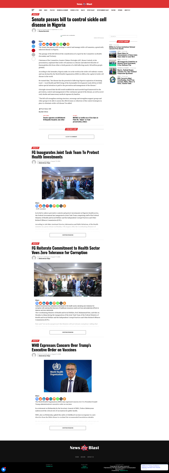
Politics (52, 10)
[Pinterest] (50, 44)
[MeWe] (54, 44)
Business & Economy (62, 10)
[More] (67, 44)
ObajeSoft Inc (123, 470)
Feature (113, 10)
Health (83, 10)
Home (40, 10)
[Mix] (57, 44)
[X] (64, 44)
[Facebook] (40, 44)
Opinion (120, 10)
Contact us (49, 466)
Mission (83, 457)
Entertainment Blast (103, 10)
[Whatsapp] (61, 44)
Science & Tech (74, 10)
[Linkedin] (47, 44)
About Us (127, 10)
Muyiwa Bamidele (44, 31)
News (45, 10)
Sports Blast (91, 10)
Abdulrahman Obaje (44, 163)
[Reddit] (43, 44)
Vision (77, 457)
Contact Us (90, 457)
